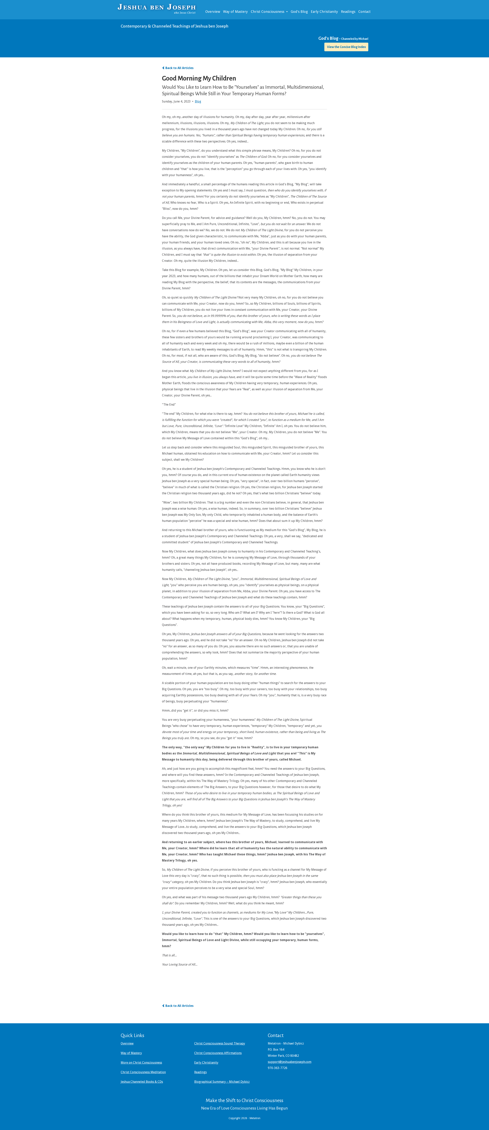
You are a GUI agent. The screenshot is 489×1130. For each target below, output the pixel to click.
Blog (198, 101)
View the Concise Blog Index (346, 47)
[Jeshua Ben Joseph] (160, 8)
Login (2, 1127)
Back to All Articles (179, 68)
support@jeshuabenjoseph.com (289, 1062)
